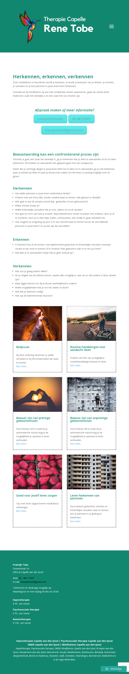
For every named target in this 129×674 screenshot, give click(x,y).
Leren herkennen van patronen (84, 497)
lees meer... (22, 366)
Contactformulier (50, 119)
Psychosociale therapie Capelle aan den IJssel (87, 640)
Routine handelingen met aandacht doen (87, 348)
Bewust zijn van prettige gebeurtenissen (33, 419)
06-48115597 (81, 119)
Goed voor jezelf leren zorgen (36, 495)
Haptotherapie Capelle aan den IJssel (37, 640)
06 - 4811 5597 (26, 578)
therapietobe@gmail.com (64, 130)
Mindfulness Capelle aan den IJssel (81, 644)
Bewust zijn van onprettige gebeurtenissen (89, 419)
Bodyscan (22, 347)
